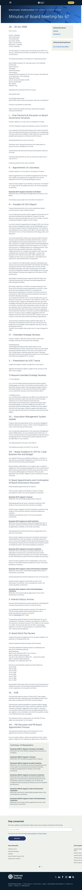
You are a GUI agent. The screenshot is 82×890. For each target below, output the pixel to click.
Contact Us (69, 884)
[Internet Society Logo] (15, 876)
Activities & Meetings (27, 10)
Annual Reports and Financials (55, 884)
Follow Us (17, 886)
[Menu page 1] (39, 866)
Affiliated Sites (26, 886)
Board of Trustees (14, 10)
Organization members (14, 859)
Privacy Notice (27, 884)
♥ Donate (71, 3)
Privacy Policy (43, 834)
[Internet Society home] (41, 3)
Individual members (13, 851)
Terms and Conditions (30, 834)
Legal (43, 884)
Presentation (18, 615)
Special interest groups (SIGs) (16, 856)
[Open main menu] (10, 2)
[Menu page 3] (42, 866)
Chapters (10, 854)
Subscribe (17, 838)
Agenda (55, 31)
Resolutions (56, 34)
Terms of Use (36, 884)
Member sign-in (12, 849)
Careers (10, 886)
